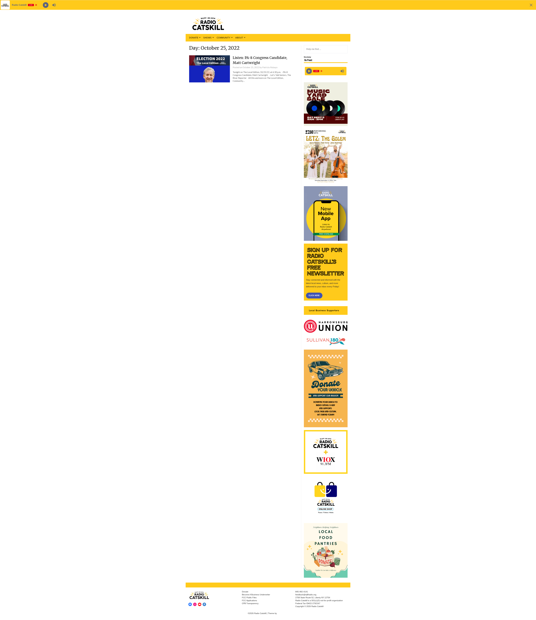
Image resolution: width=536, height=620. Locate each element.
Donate (245, 592)
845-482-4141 (301, 592)
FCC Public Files (249, 597)
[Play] (309, 71)
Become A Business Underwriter (256, 594)
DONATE (193, 37)
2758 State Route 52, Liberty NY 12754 (312, 597)
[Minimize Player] (531, 5)
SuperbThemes (284, 613)
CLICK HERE (314, 295)
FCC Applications (249, 600)
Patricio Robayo (269, 67)
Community (223, 37)
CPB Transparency (250, 603)
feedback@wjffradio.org (305, 594)
